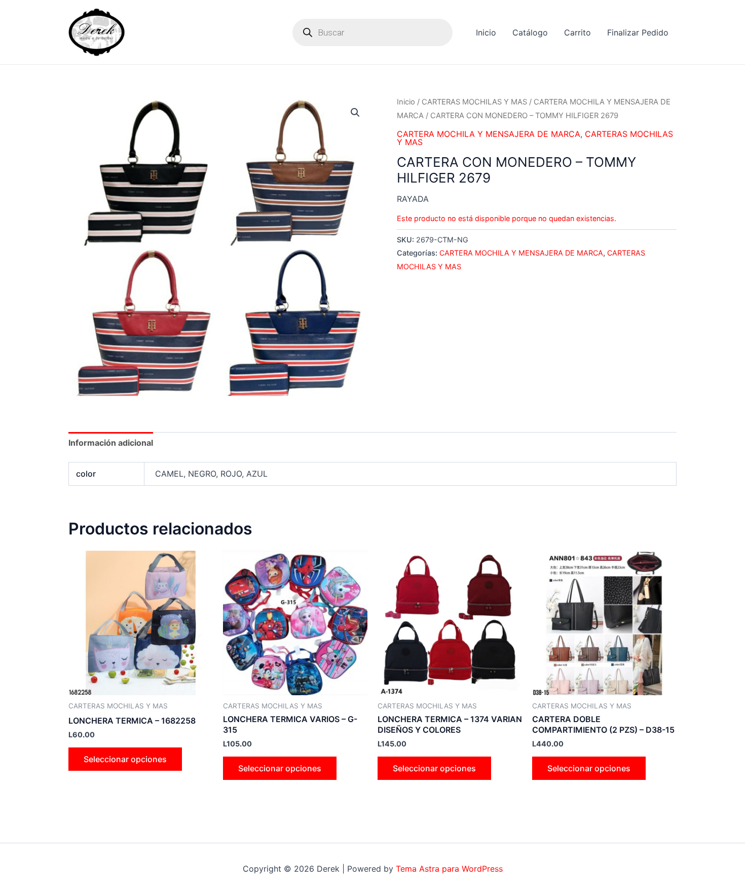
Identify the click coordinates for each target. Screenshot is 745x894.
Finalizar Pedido (637, 32)
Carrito (577, 32)
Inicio (486, 32)
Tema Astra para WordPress (449, 869)
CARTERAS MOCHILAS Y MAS (474, 101)
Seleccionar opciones (125, 759)
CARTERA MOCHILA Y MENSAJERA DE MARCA (488, 134)
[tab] (110, 442)
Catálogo (530, 32)
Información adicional (110, 443)
